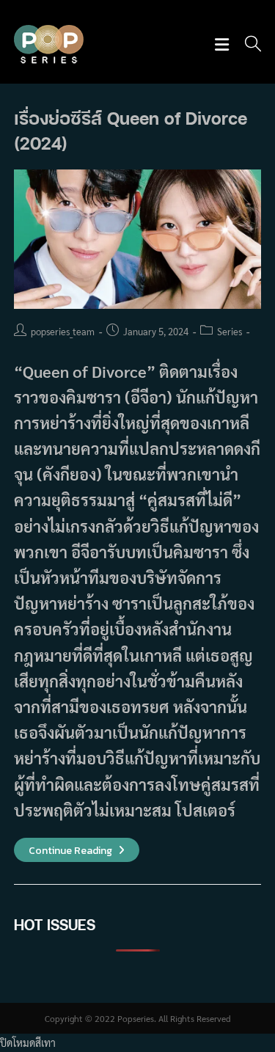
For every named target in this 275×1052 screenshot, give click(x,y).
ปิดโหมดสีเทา (28, 1042)
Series (229, 331)
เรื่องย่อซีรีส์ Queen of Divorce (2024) (130, 130)
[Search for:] (248, 45)
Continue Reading (77, 850)
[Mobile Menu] (224, 45)
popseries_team (63, 331)
